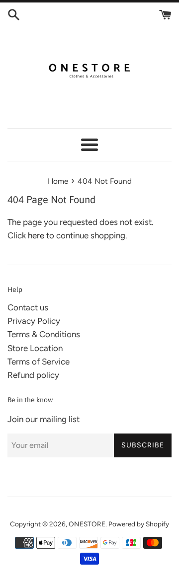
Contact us (27, 307)
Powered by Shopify (138, 524)
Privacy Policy (33, 321)
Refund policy (33, 375)
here (36, 235)
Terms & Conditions (43, 334)
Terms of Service (38, 361)
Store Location (35, 348)
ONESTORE (87, 524)
